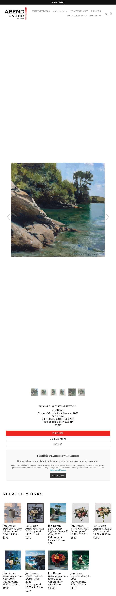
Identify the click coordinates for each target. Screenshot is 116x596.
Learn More (58, 476)
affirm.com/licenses (58, 470)
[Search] (106, 14)
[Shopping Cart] (111, 13)
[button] (60, 11)
